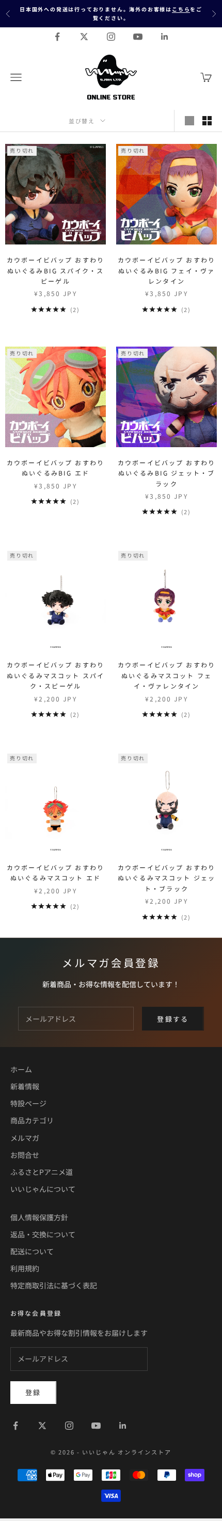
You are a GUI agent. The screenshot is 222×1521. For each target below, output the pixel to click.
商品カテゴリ (32, 1120)
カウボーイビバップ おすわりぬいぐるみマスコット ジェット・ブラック (166, 878)
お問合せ (24, 1155)
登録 (33, 1392)
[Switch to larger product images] (189, 121)
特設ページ (28, 1103)
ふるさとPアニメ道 (41, 1172)
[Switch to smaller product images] (207, 121)
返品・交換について (42, 1234)
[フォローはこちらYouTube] (138, 36)
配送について (32, 1251)
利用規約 (24, 1268)
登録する (172, 1019)
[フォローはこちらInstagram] (111, 36)
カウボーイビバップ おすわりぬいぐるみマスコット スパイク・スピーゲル (55, 675)
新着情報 (24, 1086)
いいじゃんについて (42, 1189)
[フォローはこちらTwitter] (84, 36)
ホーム (21, 1069)
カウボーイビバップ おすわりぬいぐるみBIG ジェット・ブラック (166, 473)
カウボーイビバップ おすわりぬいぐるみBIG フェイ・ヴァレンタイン (166, 270)
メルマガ (24, 1138)
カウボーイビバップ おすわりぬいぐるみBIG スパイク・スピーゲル (55, 270)
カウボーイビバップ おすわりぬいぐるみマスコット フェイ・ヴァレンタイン (166, 675)
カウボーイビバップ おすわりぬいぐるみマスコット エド (55, 872)
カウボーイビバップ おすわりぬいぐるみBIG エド (55, 467)
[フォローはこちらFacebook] (57, 36)
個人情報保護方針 (39, 1217)
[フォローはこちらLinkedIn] (165, 36)
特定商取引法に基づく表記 (53, 1285)
